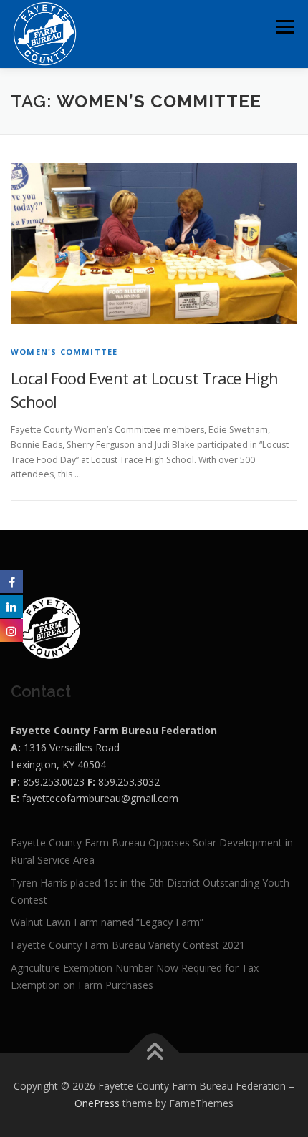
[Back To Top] (154, 1053)
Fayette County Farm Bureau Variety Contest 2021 (128, 945)
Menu (284, 27)
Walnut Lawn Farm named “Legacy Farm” (107, 922)
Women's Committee (64, 351)
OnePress (97, 1103)
